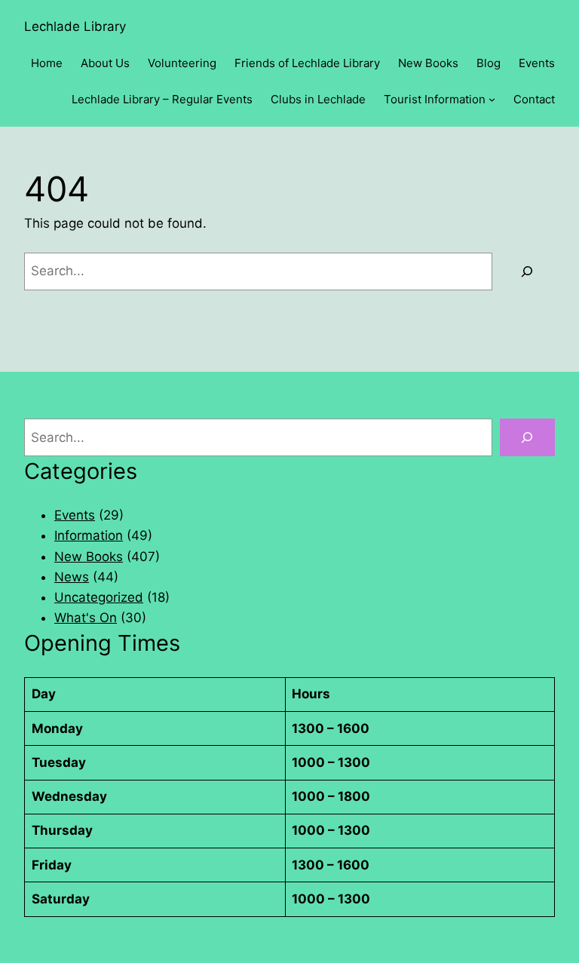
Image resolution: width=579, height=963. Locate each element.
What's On (85, 617)
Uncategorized (98, 597)
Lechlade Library (75, 26)
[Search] (527, 272)
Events (74, 515)
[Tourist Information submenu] (492, 99)
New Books (88, 556)
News (71, 576)
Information (88, 535)
